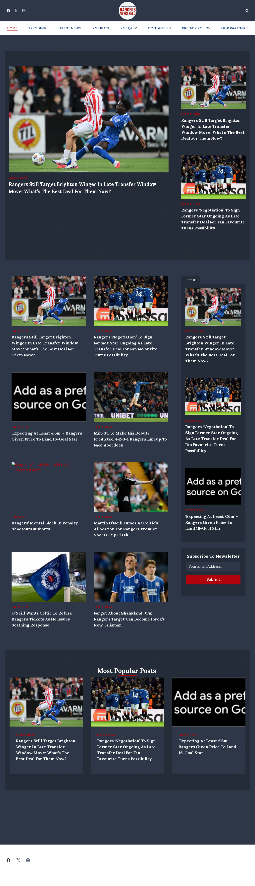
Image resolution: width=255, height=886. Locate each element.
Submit (213, 579)
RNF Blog (101, 28)
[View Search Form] (247, 11)
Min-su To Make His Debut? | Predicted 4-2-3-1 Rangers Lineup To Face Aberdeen (130, 439)
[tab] (190, 280)
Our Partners (234, 28)
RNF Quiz (129, 28)
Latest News (69, 28)
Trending (37, 28)
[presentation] (89, 119)
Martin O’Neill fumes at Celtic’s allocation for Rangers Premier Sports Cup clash (126, 528)
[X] (16, 10)
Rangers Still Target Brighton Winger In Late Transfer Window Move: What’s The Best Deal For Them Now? (210, 348)
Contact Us (159, 28)
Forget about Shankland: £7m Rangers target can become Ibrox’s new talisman (129, 619)
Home (12, 28)
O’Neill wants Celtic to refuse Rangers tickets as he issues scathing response (42, 619)
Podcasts (19, 516)
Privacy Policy (196, 28)
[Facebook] (8, 10)
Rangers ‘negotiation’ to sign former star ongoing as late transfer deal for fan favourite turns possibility (211, 438)
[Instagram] (23, 10)
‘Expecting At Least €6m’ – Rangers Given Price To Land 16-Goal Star (211, 522)
